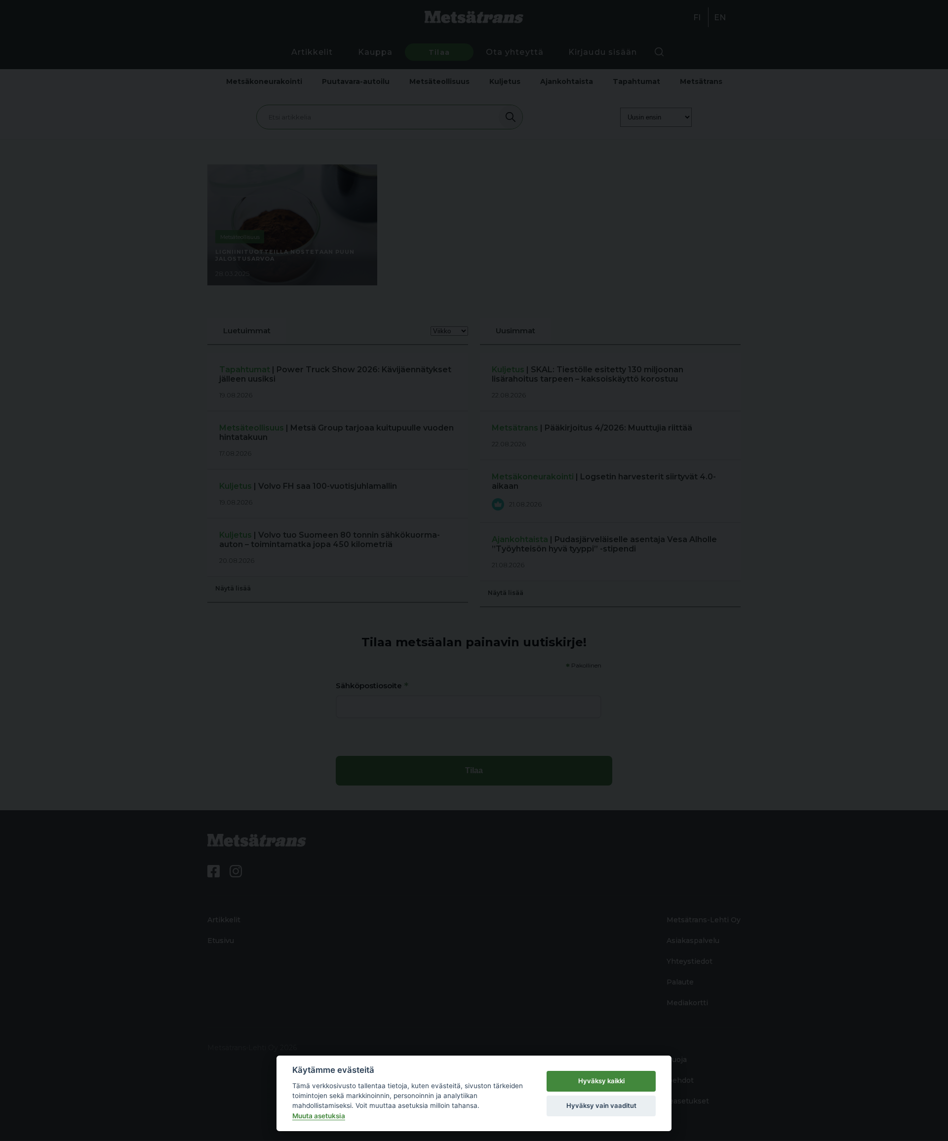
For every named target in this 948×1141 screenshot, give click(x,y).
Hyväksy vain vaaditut (601, 1105)
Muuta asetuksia (318, 1116)
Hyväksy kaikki (601, 1081)
